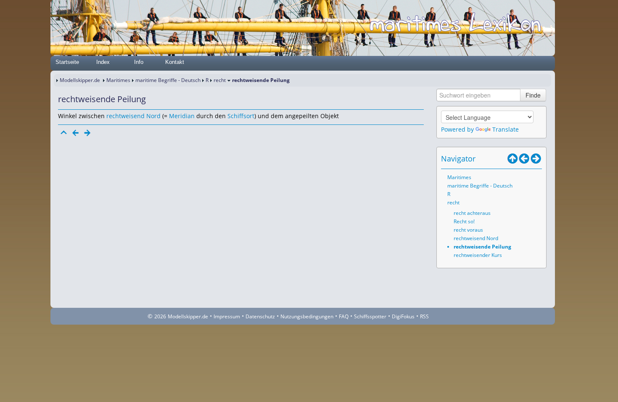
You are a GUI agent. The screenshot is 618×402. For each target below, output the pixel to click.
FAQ (344, 316)
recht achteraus (472, 213)
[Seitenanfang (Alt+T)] (64, 133)
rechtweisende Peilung (482, 246)
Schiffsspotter (370, 316)
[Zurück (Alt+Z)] (524, 158)
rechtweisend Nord (133, 116)
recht (220, 80)
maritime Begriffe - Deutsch (168, 80)
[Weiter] (87, 133)
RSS (424, 316)
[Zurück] (76, 133)
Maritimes (118, 80)
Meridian (182, 116)
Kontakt (174, 62)
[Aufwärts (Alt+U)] (512, 158)
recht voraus (468, 229)
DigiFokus (403, 316)
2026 (160, 316)
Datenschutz (260, 316)
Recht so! (464, 221)
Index (103, 62)
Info (138, 62)
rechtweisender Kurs (478, 255)
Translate (505, 129)
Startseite (67, 62)
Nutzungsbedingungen (306, 316)
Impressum (227, 316)
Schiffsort (240, 116)
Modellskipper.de (80, 80)
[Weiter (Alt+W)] (536, 158)
